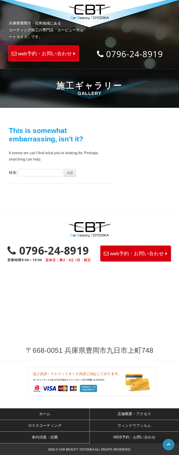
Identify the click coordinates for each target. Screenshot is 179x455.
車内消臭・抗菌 (45, 437)
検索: (13, 173)
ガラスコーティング (45, 425)
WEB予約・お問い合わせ (134, 437)
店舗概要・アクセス (134, 414)
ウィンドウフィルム (134, 425)
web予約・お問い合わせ (45, 53)
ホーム (44, 414)
